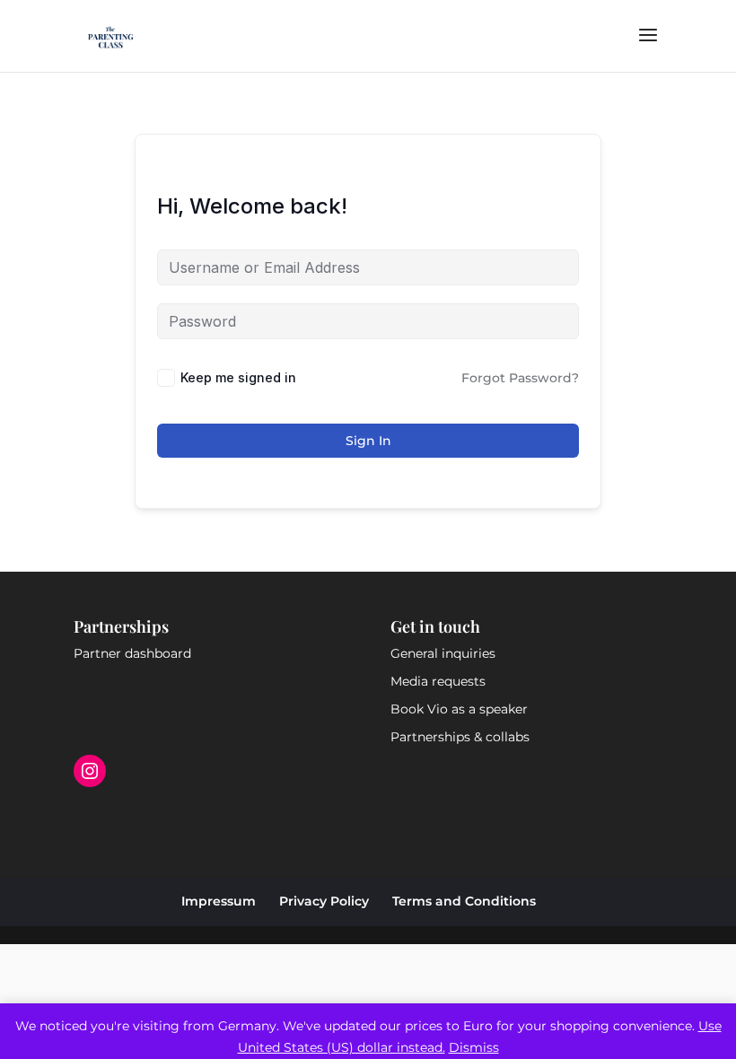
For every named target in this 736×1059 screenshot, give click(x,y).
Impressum (218, 901)
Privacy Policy (324, 901)
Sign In (368, 441)
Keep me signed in (238, 377)
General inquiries (442, 653)
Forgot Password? (520, 378)
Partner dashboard (132, 653)
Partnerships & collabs (460, 737)
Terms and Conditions (464, 901)
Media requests (438, 681)
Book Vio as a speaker (459, 709)
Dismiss (474, 1047)
